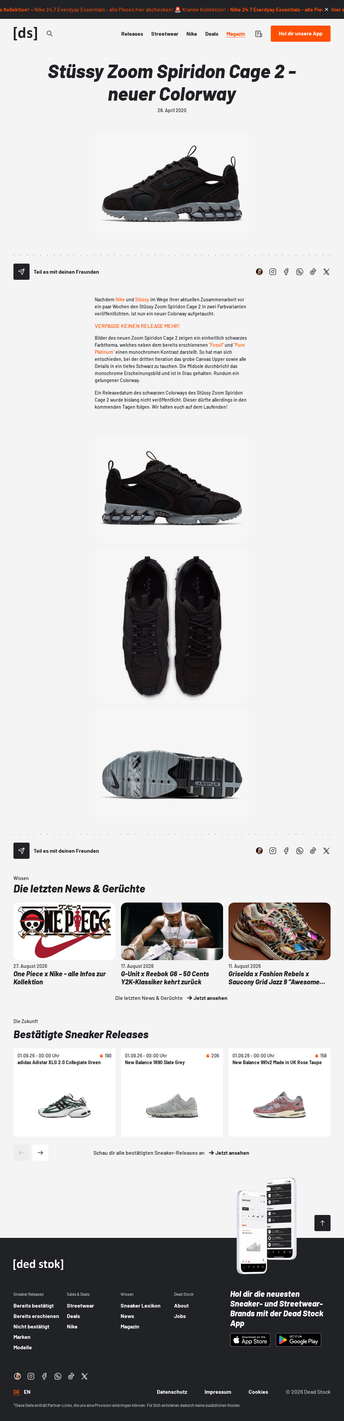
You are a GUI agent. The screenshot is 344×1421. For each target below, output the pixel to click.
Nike (120, 299)
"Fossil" (216, 345)
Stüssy (142, 299)
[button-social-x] (326, 272)
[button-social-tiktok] (313, 272)
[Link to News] (50, 34)
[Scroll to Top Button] (322, 1223)
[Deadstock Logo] (25, 33)
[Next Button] (40, 1153)
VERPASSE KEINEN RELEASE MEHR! (137, 326)
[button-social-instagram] (273, 272)
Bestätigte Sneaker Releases (80, 1033)
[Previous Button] (21, 1153)
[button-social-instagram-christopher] (259, 272)
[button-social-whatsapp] (300, 272)
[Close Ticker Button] (326, 9)
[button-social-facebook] (286, 272)
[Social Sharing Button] (21, 272)
